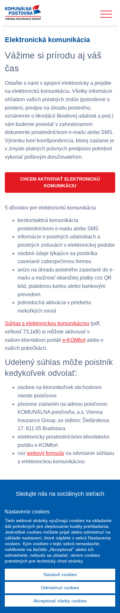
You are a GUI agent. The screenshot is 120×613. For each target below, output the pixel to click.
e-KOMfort (73, 340)
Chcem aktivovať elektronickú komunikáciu (60, 182)
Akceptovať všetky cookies (60, 600)
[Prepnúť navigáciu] (106, 14)
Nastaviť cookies (60, 574)
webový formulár (45, 453)
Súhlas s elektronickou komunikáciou (47, 323)
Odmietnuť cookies (60, 587)
